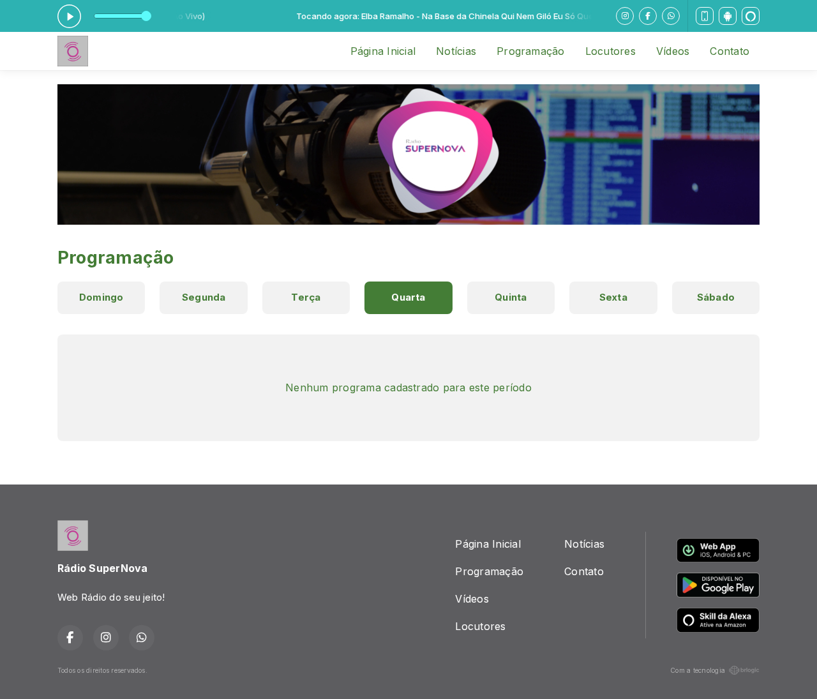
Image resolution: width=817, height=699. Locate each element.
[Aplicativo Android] (728, 16)
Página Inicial (383, 51)
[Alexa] (751, 16)
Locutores (610, 51)
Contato (729, 51)
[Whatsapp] (671, 16)
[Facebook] (648, 16)
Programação (531, 51)
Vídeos (672, 51)
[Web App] (705, 16)
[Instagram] (625, 16)
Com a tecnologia (697, 670)
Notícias (456, 51)
